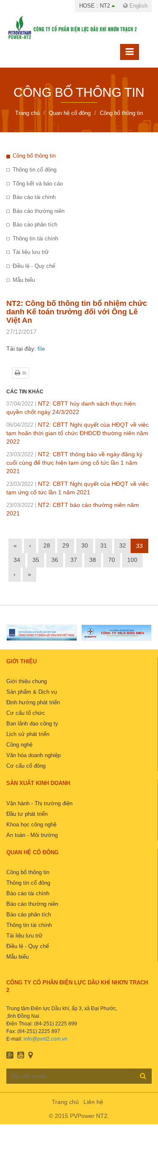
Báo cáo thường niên (38, 211)
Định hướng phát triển (33, 702)
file (41, 348)
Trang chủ (65, 1101)
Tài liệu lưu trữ (31, 252)
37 (73, 559)
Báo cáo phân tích (35, 224)
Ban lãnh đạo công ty (32, 723)
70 (111, 559)
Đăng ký (143, 1075)
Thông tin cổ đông (34, 169)
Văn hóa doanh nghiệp (33, 755)
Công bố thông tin (34, 156)
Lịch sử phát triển (27, 734)
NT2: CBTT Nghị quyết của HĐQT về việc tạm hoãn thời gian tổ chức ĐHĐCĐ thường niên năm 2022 (77, 433)
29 (65, 545)
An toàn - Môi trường (32, 835)
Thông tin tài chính (35, 238)
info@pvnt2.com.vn (45, 1039)
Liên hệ (93, 1101)
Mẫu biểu (24, 280)
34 (16, 559)
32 (122, 545)
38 (92, 559)
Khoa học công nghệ (31, 824)
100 (132, 559)
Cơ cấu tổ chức (25, 713)
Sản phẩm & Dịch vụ (31, 692)
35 (35, 559)
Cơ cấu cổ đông (26, 766)
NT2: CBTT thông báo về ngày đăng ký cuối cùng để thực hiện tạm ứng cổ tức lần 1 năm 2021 (74, 462)
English (137, 6)
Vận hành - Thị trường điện (39, 803)
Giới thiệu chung (26, 681)
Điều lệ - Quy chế (34, 266)
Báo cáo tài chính (34, 197)
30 (84, 545)
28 (46, 545)
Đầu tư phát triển (27, 814)
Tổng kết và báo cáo (38, 183)
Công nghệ (19, 744)
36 (54, 559)
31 (103, 545)
